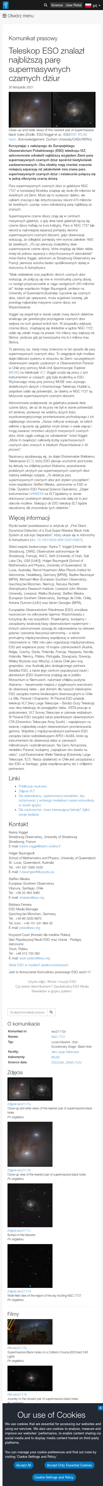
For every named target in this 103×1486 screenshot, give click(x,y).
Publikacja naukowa (33, 786)
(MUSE (13, 372)
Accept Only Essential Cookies (69, 1465)
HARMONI (36, 494)
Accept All (23, 1465)
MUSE (56, 1057)
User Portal (74, 5)
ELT (30, 461)
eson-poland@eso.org (35, 958)
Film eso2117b (17, 1394)
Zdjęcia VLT (27, 791)
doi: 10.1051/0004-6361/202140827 (56, 540)
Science (57, 5)
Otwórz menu (20, 15)
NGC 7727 (59, 1037)
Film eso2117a (17, 1348)
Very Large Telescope (65, 1052)
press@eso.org (30, 928)
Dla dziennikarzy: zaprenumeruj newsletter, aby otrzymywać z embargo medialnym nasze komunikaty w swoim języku (56, 800)
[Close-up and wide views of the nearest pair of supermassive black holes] (52, 110)
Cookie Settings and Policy (54, 1477)
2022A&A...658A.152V (67, 1062)
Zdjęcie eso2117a (19, 1104)
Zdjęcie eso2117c (19, 1231)
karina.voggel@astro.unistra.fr (40, 846)
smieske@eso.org (32, 897)
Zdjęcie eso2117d (19, 1291)
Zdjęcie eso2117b (19, 1170)
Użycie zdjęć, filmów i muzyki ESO (52, 982)
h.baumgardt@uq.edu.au (37, 872)
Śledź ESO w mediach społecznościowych (38, 965)
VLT (42, 372)
